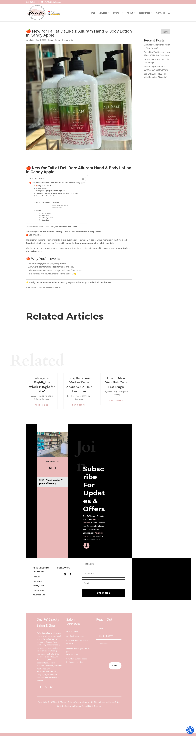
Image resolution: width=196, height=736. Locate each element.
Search (166, 32)
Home (92, 13)
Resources (144, 13)
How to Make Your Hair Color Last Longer (51, 196)
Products (37, 576)
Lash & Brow (38, 590)
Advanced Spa (39, 594)
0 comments (67, 40)
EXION (53, 660)
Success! (39, 210)
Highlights (45, 399)
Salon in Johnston (47, 218)
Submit (115, 666)
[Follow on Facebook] (56, 468)
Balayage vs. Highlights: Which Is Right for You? (52, 191)
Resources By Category (62, 205)
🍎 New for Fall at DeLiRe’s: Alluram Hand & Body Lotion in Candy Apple (57, 182)
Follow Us (59, 199)
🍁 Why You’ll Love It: (43, 186)
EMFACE (44, 660)
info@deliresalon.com (75, 636)
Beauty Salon (54, 40)
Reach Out (45, 220)
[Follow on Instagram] (50, 468)
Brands (117, 13)
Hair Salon (96, 519)
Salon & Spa (45, 215)
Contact (160, 13)
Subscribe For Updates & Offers (47, 202)
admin (31, 40)
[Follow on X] (46, 687)
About (130, 13)
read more (42, 405)
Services (103, 13)
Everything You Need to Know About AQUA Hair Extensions (57, 193)
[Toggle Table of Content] (82, 179)
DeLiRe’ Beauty (46, 213)
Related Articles (41, 188)
